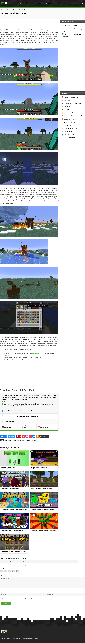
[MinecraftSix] (4, 2)
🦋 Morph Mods (67, 132)
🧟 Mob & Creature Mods (70, 97)
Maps (48, 3)
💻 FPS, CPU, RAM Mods (69, 135)
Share (5, 436)
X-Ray (77, 25)
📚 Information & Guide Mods (71, 103)
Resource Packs (23, 3)
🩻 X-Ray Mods (66, 100)
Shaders (38, 3)
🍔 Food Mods (66, 106)
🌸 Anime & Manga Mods (70, 128)
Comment (3, 575)
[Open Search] (82, 3)
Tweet (12, 436)
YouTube (14, 635)
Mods (13, 3)
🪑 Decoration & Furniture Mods (72, 116)
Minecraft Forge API (66, 30)
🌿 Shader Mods (67, 125)
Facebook (3, 635)
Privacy (23, 635)
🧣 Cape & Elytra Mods (69, 119)
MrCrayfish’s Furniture (66, 35)
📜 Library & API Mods (69, 113)
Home (3, 10)
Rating (2, 568)
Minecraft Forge (36, 353)
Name (2, 591)
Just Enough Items (78, 30)
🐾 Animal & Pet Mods (69, 122)
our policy (29, 562)
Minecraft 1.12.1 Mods (31, 440)
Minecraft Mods (8, 440)
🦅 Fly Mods (65, 110)
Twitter (8, 635)
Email (45, 591)
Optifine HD (67, 25)
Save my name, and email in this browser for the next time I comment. (21, 599)
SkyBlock (78, 34)
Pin (20, 436)
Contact (18, 635)
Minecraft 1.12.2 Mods (19, 440)
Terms (27, 635)
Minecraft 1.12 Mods (5, 442)
